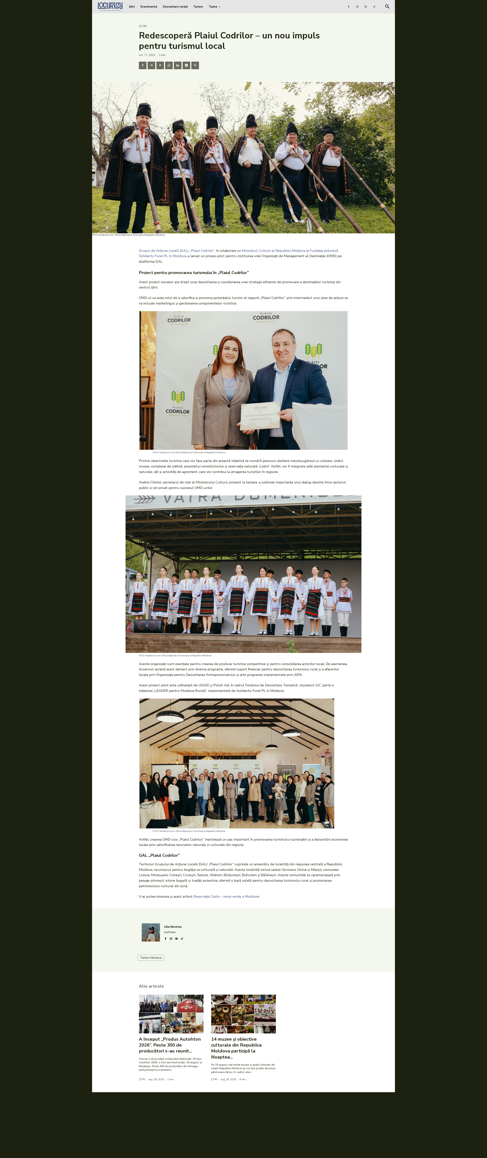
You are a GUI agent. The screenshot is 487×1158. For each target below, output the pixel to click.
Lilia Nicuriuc (173, 926)
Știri (143, 26)
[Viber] (195, 65)
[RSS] (365, 6)
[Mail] (176, 937)
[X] (151, 65)
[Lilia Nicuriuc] (151, 932)
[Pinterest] (160, 65)
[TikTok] (374, 6)
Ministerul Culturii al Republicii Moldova (273, 250)
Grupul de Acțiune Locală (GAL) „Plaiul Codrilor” (177, 250)
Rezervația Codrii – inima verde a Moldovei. (226, 896)
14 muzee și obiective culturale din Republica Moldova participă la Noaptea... (236, 1048)
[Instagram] (357, 6)
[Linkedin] (177, 65)
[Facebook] (348, 6)
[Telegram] (186, 65)
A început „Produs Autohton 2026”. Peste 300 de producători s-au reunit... (170, 1045)
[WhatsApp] (169, 65)
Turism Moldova (151, 958)
